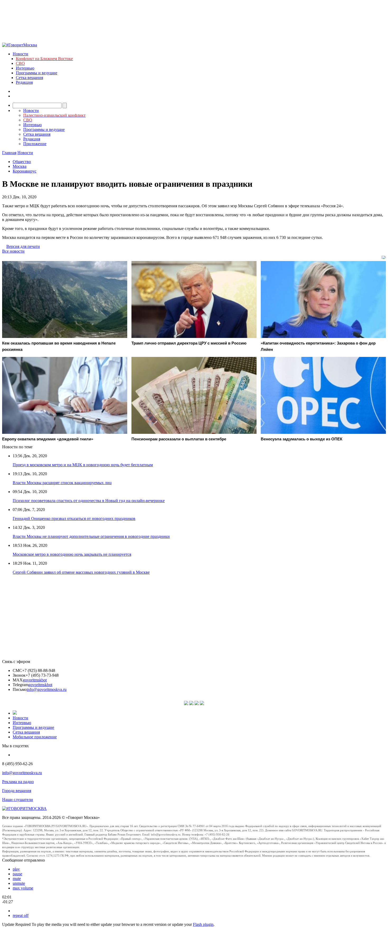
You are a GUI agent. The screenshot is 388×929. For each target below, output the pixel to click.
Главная (9, 152)
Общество (22, 161)
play (16, 869)
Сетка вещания (29, 77)
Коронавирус (24, 171)
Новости (20, 54)
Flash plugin (203, 924)
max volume (23, 888)
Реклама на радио (18, 781)
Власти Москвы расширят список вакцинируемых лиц (62, 482)
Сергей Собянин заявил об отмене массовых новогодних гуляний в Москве (81, 572)
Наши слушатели (17, 799)
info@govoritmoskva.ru (47, 689)
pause (17, 874)
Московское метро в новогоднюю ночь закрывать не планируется (72, 554)
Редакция (24, 82)
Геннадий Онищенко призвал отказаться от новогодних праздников (74, 518)
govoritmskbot (35, 680)
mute (17, 878)
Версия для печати (23, 246)
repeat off (21, 915)
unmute (19, 883)
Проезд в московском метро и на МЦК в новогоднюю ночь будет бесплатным (83, 465)
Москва (19, 166)
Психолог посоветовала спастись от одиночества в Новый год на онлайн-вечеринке (89, 500)
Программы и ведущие (36, 73)
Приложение (34, 143)
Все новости (13, 251)
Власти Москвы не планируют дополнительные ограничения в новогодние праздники (91, 536)
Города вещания (16, 790)
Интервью (25, 68)
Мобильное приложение (35, 737)
